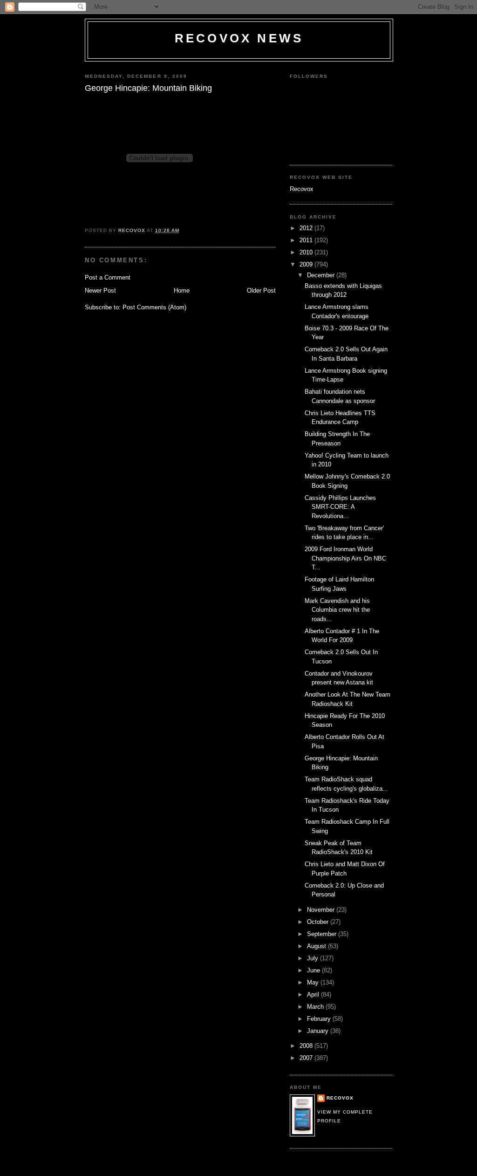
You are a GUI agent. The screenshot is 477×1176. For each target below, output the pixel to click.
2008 (307, 1045)
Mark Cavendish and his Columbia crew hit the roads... (337, 609)
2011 (307, 240)
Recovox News (239, 38)
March (316, 1006)
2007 (307, 1057)
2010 (307, 252)
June (314, 970)
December (321, 275)
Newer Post (100, 290)
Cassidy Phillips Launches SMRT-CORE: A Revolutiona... (340, 507)
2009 (307, 264)
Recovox (301, 188)
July (313, 958)
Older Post (261, 290)
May (313, 982)
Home (182, 290)
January (318, 1030)
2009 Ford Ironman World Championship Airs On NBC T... (345, 558)
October (318, 921)
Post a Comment (107, 277)
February (320, 1018)
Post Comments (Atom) (154, 307)
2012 (307, 228)
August (317, 946)
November (321, 909)
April (314, 994)
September (322, 933)
